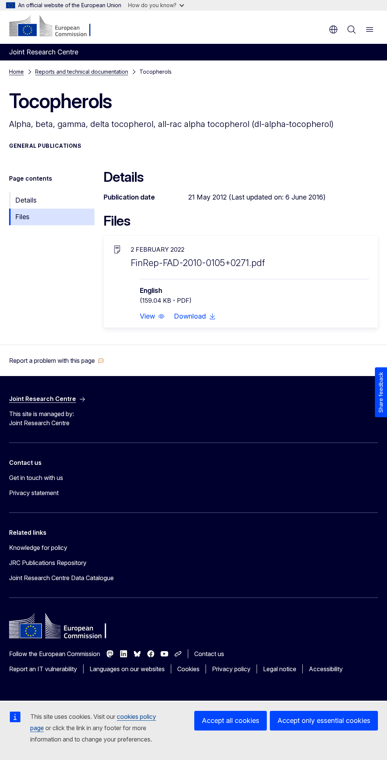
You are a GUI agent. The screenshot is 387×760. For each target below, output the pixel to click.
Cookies (188, 669)
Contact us (209, 654)
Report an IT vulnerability (43, 669)
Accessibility (326, 669)
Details (26, 200)
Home (16, 71)
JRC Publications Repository (48, 563)
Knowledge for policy (38, 547)
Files (22, 217)
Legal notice (279, 669)
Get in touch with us (36, 477)
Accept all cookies (230, 720)
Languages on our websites (127, 669)
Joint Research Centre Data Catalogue (61, 578)
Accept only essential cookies (323, 720)
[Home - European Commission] (55, 26)
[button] (152, 316)
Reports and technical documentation (81, 71)
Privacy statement (34, 493)
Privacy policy (231, 669)
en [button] (333, 29)
